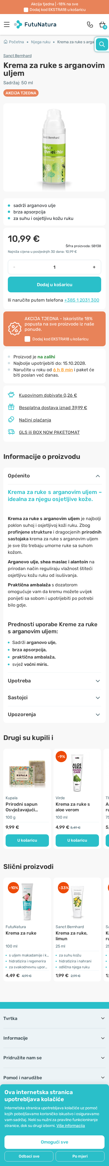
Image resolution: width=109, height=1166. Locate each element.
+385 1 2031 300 (81, 300)
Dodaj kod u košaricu (58, 9)
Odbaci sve (29, 1156)
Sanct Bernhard (17, 55)
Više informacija (70, 1125)
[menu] (8, 24)
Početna (16, 42)
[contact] (90, 24)
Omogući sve (54, 1142)
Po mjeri (80, 1156)
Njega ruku (40, 42)
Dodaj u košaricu (54, 284)
